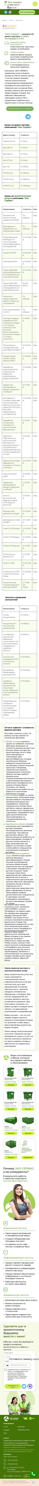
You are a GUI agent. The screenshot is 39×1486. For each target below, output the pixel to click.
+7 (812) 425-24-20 (13, 6)
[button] (27, 12)
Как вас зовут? (8, 1353)
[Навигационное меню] (35, 4)
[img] (5, 12)
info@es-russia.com (14, 1476)
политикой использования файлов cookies (14, 1483)
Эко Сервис (15, 2)
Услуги (11, 20)
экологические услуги (17, 197)
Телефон (6, 1361)
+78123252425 (12, 1464)
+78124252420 (12, 1460)
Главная (4, 20)
